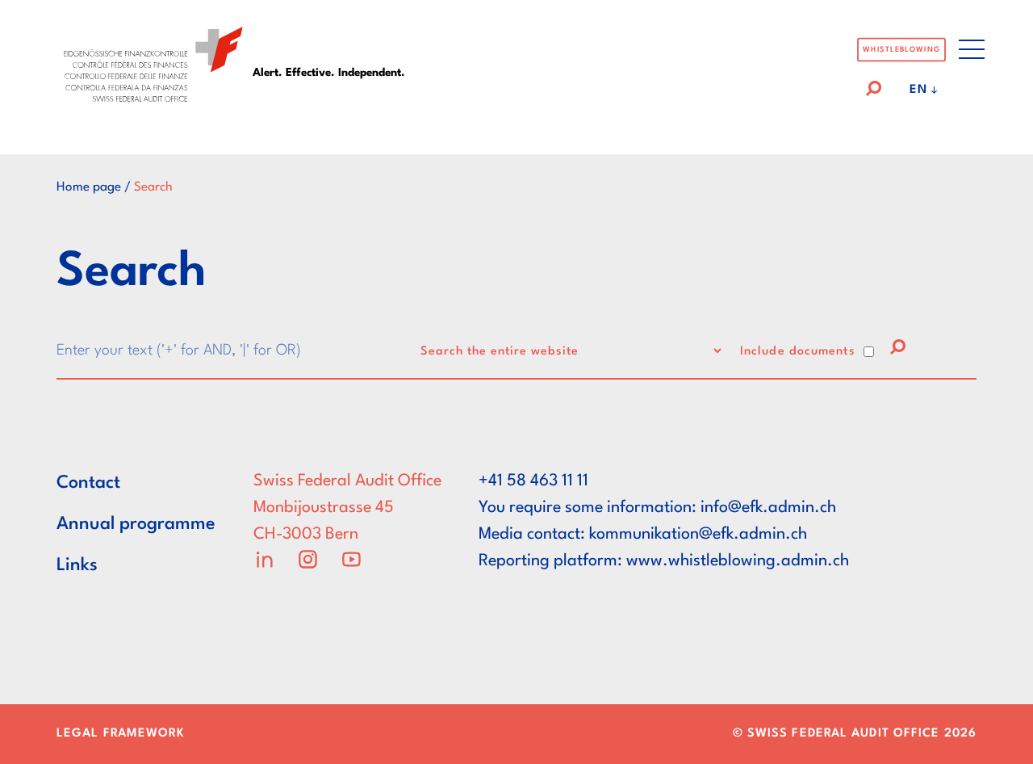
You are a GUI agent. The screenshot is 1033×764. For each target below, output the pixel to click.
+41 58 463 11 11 (533, 481)
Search (153, 187)
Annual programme (135, 524)
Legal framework (121, 734)
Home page (88, 187)
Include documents (797, 352)
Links (77, 565)
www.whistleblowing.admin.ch (737, 561)
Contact (88, 483)
